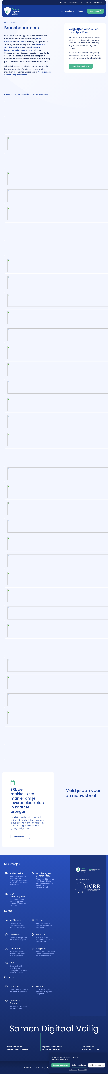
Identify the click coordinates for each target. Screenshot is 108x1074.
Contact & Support (75, 2)
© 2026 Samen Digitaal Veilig (34, 1068)
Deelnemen (94, 11)
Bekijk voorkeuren (97, 1065)
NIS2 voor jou (66, 11)
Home (5, 22)
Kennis (80, 11)
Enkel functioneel (79, 1065)
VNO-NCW (21, 41)
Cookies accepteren (61, 1065)
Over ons (88, 2)
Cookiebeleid (73, 1070)
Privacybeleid (82, 1070)
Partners (63, 2)
